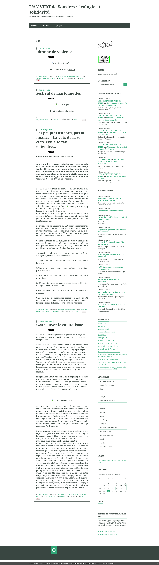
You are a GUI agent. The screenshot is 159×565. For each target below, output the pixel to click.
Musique (103, 424)
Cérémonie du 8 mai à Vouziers (112, 177)
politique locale (105, 431)
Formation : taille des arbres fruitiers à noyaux (112, 218)
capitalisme (51, 496)
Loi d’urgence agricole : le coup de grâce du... (112, 104)
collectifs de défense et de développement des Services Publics (112, 356)
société (102, 443)
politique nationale (106, 435)
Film (101, 404)
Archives (46, 25)
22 (125, 488)
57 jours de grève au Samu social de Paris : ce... (112, 230)
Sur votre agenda (106, 447)
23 (100, 491)
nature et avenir (103, 329)
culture (102, 393)
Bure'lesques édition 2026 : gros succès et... (111, 255)
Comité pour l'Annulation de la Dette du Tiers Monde (112, 363)
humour (60, 76)
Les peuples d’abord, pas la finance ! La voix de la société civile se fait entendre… (60, 139)
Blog (101, 389)
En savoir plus (110, 563)
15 (125, 486)
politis (52, 78)
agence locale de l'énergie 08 (108, 349)
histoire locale (105, 408)
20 (117, 488)
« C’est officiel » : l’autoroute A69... (112, 133)
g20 (48, 78)
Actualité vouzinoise (107, 381)
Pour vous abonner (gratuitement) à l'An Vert (112, 461)
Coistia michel (104, 159)
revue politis (102, 338)
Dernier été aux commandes (110, 211)
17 (104, 488)
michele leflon (103, 326)
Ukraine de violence (54, 51)
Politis (71, 69)
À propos (58, 25)
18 (108, 488)
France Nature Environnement (109, 359)
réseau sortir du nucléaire (107, 332)
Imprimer (61, 78)
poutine (44, 78)
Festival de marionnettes (58, 93)
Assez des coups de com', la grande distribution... (109, 199)
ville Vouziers (102, 323)
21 (121, 488)
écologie (103, 397)
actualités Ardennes (107, 385)
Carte (100, 501)
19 (112, 488)
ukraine (38, 78)
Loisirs (102, 416)
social (102, 439)
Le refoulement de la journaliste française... (111, 161)
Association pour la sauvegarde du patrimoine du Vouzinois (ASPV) (112, 368)
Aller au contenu (7, 2)
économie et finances (65, 494)
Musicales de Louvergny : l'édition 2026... (111, 305)
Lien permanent (43, 76)
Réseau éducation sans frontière (109, 352)
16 (100, 488)
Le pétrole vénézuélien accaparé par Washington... (112, 293)
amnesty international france (108, 346)
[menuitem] (34, 25)
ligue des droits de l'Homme (108, 343)
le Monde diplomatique (106, 340)
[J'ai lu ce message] (157, 563)
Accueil (34, 25)
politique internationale (72, 76)
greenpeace (102, 335)
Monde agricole (105, 420)
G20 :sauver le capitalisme (59, 324)
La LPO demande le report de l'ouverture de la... (110, 268)
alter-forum (45, 312)
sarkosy (41, 120)
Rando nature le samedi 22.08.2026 (108, 280)
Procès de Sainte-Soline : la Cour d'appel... (111, 119)
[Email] (54, 550)
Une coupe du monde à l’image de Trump (112, 148)
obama (46, 120)
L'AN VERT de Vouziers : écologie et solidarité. (64, 9)
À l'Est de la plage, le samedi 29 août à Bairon (111, 243)
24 (104, 491)
